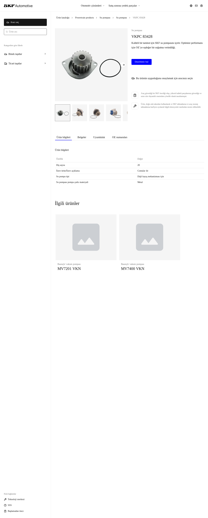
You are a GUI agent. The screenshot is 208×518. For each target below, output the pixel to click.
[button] (86, 246)
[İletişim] (196, 5)
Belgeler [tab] (82, 137)
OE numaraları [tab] (119, 137)
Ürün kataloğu (62, 17)
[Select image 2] (79, 112)
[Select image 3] (96, 112)
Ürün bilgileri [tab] (63, 137)
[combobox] (25, 32)
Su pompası (105, 17)
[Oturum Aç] (201, 5)
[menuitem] (93, 6)
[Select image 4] (113, 112)
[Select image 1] (62, 112)
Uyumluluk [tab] (99, 137)
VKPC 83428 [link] (139, 17)
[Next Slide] (123, 64)
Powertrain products (84, 17)
